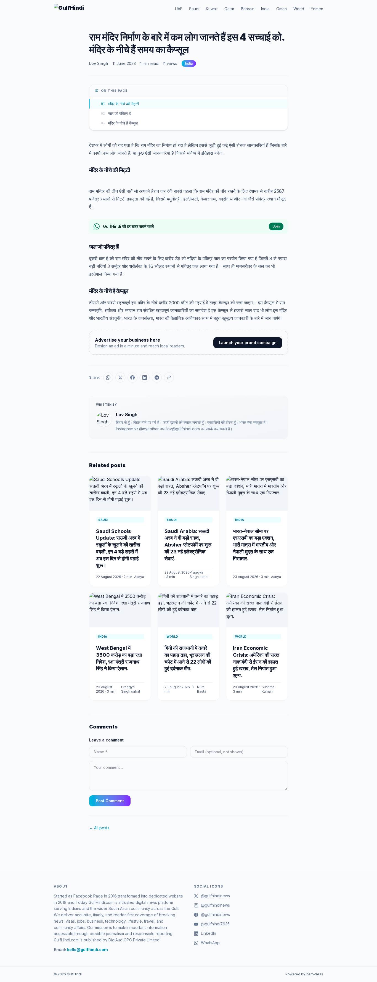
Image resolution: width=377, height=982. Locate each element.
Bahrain (247, 8)
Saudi (194, 8)
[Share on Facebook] (132, 377)
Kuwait (212, 8)
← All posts (99, 827)
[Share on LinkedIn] (145, 377)
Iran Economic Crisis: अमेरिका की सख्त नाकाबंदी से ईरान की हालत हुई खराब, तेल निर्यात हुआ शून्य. (256, 661)
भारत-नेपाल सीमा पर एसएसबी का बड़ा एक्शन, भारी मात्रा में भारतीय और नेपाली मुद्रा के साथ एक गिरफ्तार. (254, 544)
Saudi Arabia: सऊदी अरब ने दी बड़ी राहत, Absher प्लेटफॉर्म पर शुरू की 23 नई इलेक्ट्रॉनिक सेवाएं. (187, 544)
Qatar (229, 8)
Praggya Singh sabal (199, 574)
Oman (281, 8)
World (298, 8)
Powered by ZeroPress (304, 974)
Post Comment (110, 800)
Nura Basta (201, 689)
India (265, 8)
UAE (178, 8)
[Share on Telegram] (157, 377)
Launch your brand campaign (248, 342)
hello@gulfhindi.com (87, 949)
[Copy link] (169, 377)
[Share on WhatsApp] (108, 377)
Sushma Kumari (268, 689)
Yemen (317, 8)
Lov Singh (98, 63)
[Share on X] (120, 377)
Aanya (139, 577)
